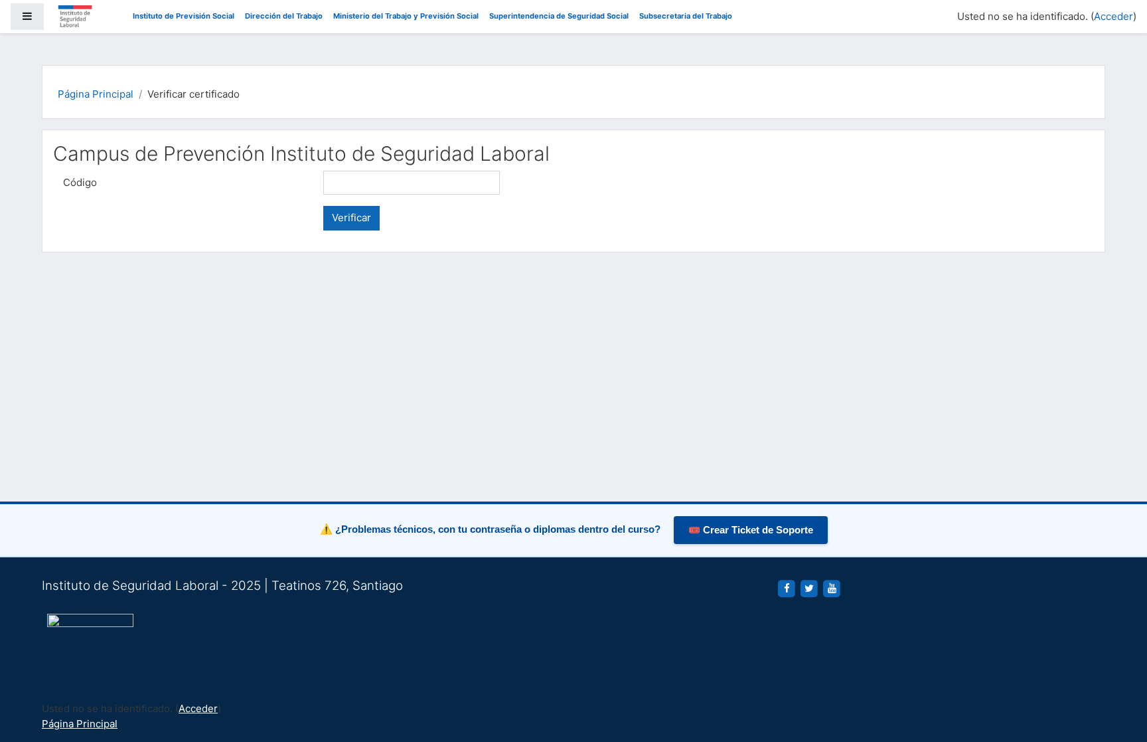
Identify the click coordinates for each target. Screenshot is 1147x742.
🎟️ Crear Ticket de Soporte (750, 530)
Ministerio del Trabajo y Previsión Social (406, 16)
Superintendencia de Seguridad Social (559, 16)
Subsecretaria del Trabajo (685, 16)
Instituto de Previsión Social (183, 16)
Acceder (1113, 16)
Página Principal (95, 94)
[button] (1117, 677)
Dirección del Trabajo (284, 16)
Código (80, 182)
